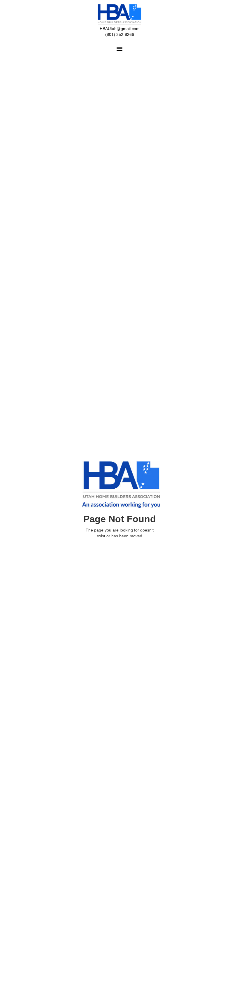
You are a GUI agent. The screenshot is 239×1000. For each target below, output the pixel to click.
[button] (119, 49)
